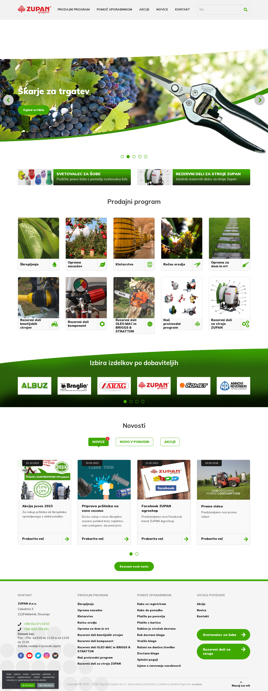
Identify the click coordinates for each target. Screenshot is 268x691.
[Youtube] (29, 655)
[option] (134, 100)
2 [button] (128, 156)
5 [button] (146, 156)
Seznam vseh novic (134, 566)
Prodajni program (74, 9)
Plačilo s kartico (149, 622)
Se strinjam (28, 685)
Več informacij (46, 685)
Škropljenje (85, 604)
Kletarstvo (85, 616)
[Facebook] (21, 655)
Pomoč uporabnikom (114, 9)
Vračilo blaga (146, 641)
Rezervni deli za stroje (217, 651)
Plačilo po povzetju (151, 616)
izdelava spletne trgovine (174, 684)
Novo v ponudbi (134, 442)
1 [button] (122, 156)
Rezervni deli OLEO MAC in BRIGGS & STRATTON (103, 649)
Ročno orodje (87, 622)
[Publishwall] (55, 655)
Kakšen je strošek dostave (156, 628)
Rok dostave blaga (151, 635)
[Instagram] (47, 655)
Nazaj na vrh (241, 685)
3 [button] (134, 156)
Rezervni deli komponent (95, 641)
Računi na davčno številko (156, 647)
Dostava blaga (148, 653)
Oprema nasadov (89, 610)
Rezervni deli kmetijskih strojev (100, 635)
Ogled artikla (33, 110)
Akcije (144, 9)
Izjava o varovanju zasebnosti (159, 665)
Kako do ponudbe (150, 610)
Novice (162, 9)
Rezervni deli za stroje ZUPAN (99, 663)
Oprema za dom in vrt (93, 628)
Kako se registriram (151, 604)
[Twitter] (38, 655)
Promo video (212, 506)
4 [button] (140, 156)
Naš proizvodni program (95, 657)
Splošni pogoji (147, 659)
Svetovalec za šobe (219, 635)
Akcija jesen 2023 (37, 506)
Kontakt (182, 9)
